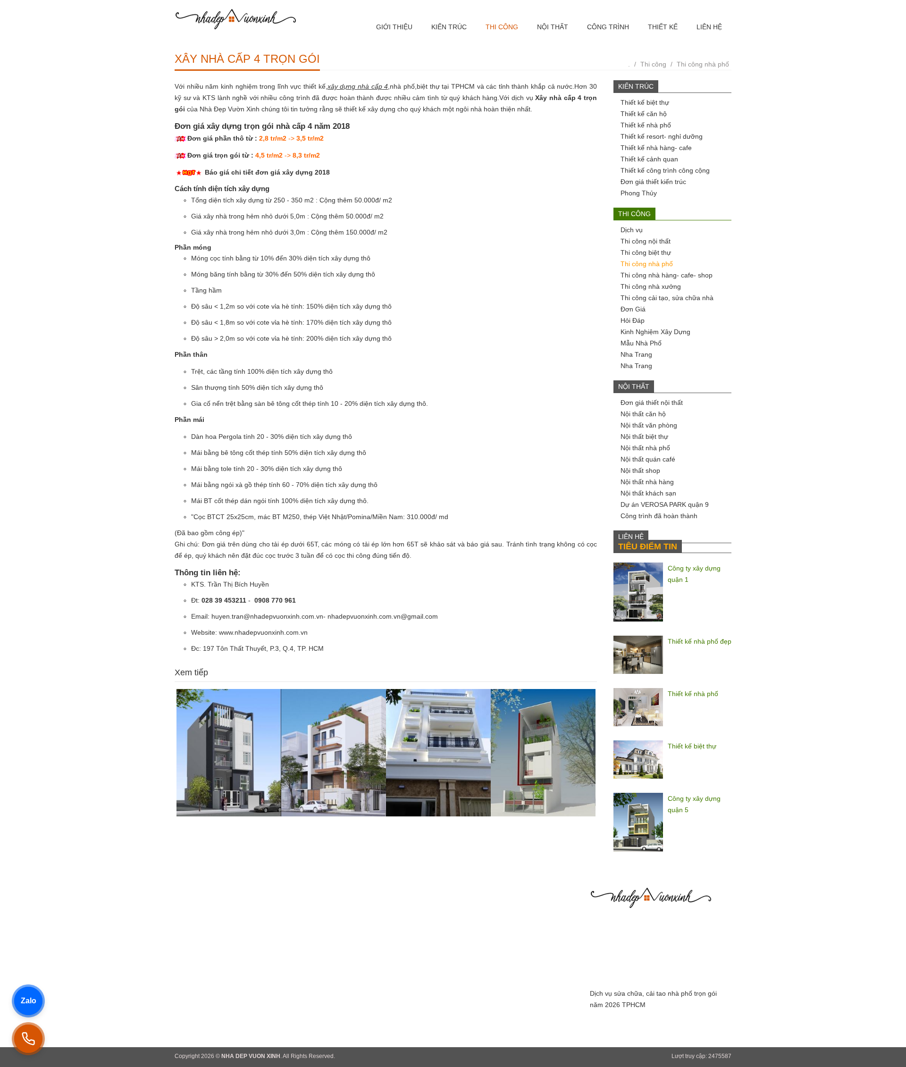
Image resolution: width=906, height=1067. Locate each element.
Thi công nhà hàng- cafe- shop (667, 275)
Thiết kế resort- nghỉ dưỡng (662, 136)
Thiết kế (663, 27)
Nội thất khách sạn (648, 493)
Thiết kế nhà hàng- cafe (656, 147)
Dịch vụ (632, 230)
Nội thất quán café (648, 459)
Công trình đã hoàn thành (659, 516)
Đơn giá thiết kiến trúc (653, 181)
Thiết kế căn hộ (644, 114)
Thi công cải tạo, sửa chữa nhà (667, 298)
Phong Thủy (639, 193)
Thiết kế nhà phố (646, 125)
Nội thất (552, 27)
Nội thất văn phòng (649, 425)
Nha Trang (636, 354)
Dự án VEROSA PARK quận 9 (665, 504)
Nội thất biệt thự (644, 436)
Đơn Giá (633, 309)
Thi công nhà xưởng (651, 286)
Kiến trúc (449, 27)
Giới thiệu (394, 27)
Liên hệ (709, 27)
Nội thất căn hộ (643, 414)
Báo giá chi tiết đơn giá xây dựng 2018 (267, 172)
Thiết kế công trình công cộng (665, 170)
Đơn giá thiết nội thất (652, 402)
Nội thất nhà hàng (647, 482)
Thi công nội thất (646, 241)
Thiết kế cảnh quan (649, 159)
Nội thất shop (640, 470)
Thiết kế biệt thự (645, 102)
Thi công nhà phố (703, 64)
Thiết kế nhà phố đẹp (699, 641)
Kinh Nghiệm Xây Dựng (655, 332)
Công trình (608, 27)
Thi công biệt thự (646, 252)
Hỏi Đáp (633, 320)
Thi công (502, 27)
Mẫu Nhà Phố (641, 343)
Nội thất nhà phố (645, 448)
